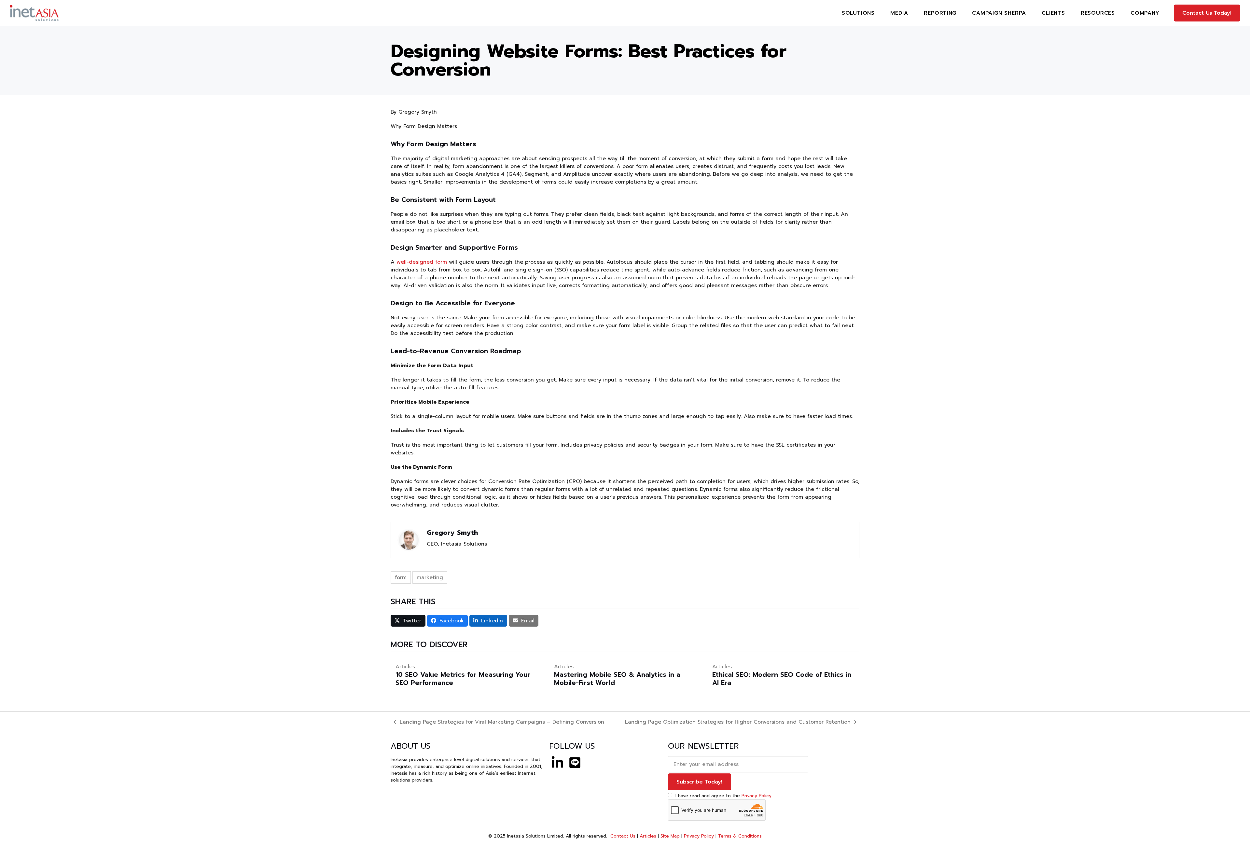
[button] (408, 621)
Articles (648, 836)
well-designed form (421, 262)
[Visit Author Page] (408, 540)
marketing (430, 577)
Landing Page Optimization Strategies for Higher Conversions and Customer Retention (738, 722)
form (401, 577)
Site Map (670, 836)
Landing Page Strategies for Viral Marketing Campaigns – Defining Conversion (499, 722)
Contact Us (622, 836)
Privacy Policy (756, 795)
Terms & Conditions (740, 836)
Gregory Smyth (452, 532)
